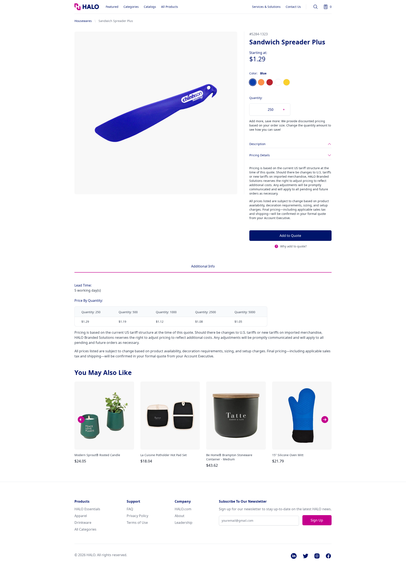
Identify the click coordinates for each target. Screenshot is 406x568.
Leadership (183, 522)
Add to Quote (290, 235)
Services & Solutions (266, 7)
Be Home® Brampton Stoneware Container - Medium (229, 457)
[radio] (252, 82)
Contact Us (293, 7)
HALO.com (183, 509)
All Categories (85, 529)
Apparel (80, 515)
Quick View (104, 442)
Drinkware (82, 522)
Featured (112, 7)
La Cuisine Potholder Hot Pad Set (163, 455)
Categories (131, 7)
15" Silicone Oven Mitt (287, 455)
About (179, 515)
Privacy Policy (137, 515)
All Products (169, 7)
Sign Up (317, 520)
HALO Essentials (87, 509)
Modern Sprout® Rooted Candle (97, 455)
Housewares (83, 21)
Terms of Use (137, 522)
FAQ (130, 509)
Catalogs (150, 7)
